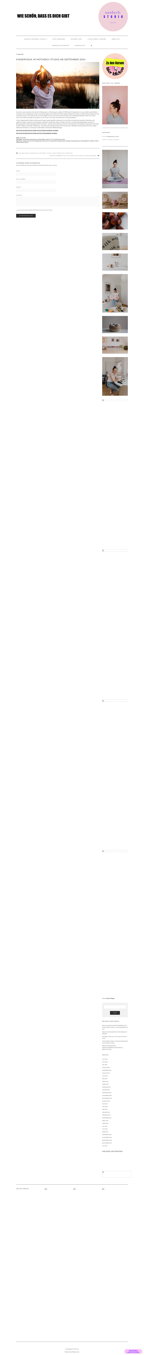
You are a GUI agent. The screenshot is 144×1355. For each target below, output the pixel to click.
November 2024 (107, 1095)
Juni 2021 (105, 1129)
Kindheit (92, 140)
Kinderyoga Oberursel (76, 140)
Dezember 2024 (106, 1092)
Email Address (21, 179)
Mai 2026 (104, 1064)
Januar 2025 (106, 1090)
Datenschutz (80, 45)
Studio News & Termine (97, 39)
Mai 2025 (104, 1078)
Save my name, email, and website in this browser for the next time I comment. (35, 210)
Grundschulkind (53, 140)
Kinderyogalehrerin (85, 140)
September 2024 (107, 1098)
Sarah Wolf (23, 137)
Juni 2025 (105, 1076)
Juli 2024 (104, 1104)
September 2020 (107, 1140)
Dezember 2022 (106, 1118)
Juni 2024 (105, 1106)
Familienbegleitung (36, 140)
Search (115, 1012)
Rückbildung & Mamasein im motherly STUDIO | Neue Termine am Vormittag (46, 153)
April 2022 (105, 1120)
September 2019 (107, 1143)
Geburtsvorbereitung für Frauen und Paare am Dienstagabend (73, 155)
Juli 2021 (104, 1126)
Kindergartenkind (61, 140)
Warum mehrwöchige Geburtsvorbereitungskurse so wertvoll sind (112, 1047)
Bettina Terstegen (23, 140)
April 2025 (105, 1081)
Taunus (26, 142)
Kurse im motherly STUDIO (35, 39)
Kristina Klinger (110, 998)
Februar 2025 (106, 1087)
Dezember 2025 (106, 1070)
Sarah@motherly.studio (112, 136)
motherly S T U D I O (49, 139)
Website (18, 187)
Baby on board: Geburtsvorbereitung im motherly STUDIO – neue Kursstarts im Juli (115, 1027)
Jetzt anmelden (58, 39)
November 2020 (107, 1137)
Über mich (116, 39)
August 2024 (106, 1101)
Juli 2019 (104, 1146)
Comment (19, 195)
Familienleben (26, 139)
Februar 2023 (106, 1115)
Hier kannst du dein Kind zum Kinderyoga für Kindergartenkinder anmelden (37, 130)
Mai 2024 (104, 1109)
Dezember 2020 (106, 1134)
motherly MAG (76, 39)
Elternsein (29, 140)
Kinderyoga (32, 139)
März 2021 (105, 1132)
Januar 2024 (106, 1112)
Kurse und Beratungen (40, 139)
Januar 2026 (106, 1067)
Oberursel (22, 142)
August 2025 (106, 1073)
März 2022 (105, 1123)
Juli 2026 (104, 1059)
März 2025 (105, 1084)
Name (18, 171)
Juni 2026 (105, 1062)
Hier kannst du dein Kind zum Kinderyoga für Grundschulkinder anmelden (36, 133)
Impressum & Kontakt (60, 45)
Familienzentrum (45, 140)
